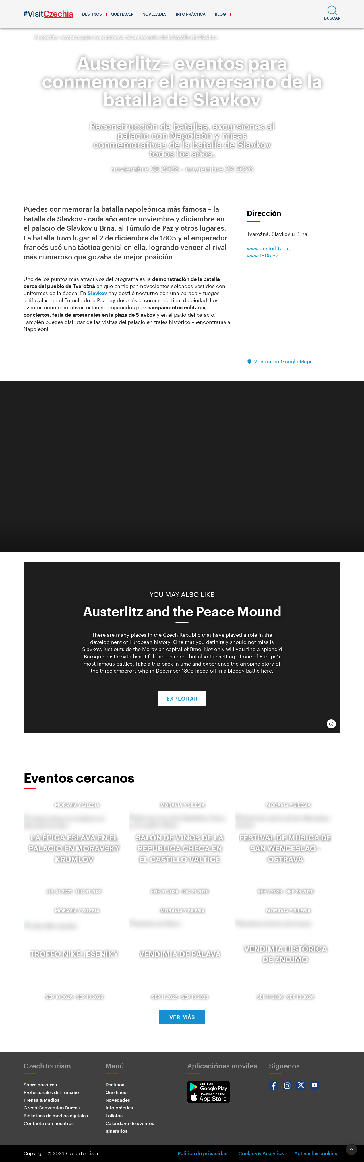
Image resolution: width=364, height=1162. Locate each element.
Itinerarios (116, 1131)
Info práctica (191, 14)
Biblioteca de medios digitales (56, 1115)
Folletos (114, 1115)
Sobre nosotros (40, 1084)
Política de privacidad (203, 1153)
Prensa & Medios (41, 1100)
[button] (332, 14)
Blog (220, 14)
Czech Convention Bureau (52, 1107)
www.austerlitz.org (269, 248)
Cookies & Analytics (261, 1153)
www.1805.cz (262, 255)
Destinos (92, 14)
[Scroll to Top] (351, 1149)
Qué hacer (122, 14)
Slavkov (97, 293)
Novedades (154, 14)
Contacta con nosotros (49, 1123)
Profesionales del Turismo (51, 1092)
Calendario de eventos (130, 1123)
